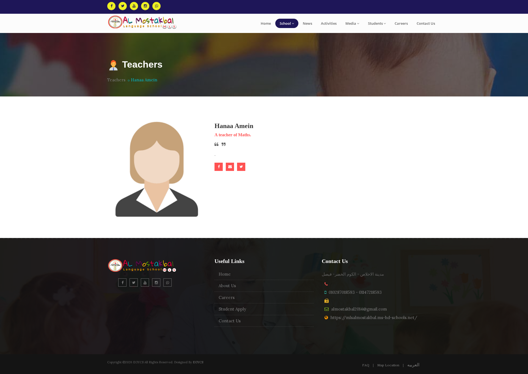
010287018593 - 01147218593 (355, 292)
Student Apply (232, 309)
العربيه (413, 364)
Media (350, 23)
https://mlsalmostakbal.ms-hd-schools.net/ (374, 317)
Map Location (388, 365)
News (307, 23)
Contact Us (426, 23)
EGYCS (198, 362)
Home (266, 23)
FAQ (365, 365)
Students (375, 23)
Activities (329, 23)
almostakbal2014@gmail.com (359, 309)
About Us (227, 285)
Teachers (116, 79)
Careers (401, 23)
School (285, 23)
